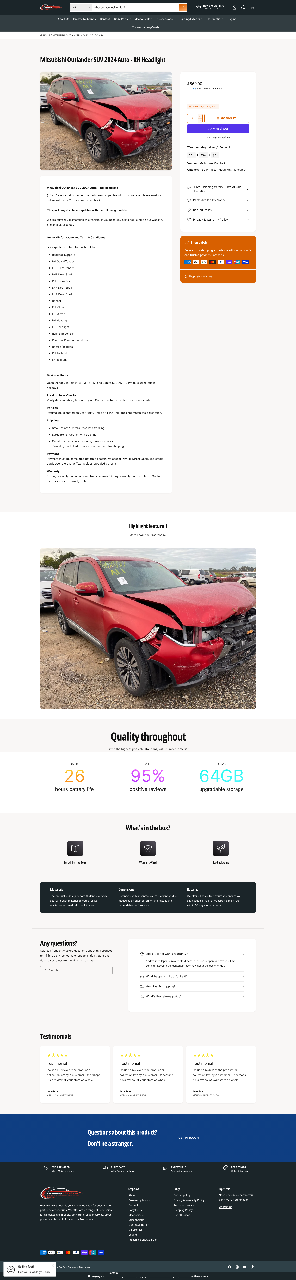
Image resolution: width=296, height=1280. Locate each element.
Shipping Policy (183, 1210)
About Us (134, 1195)
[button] (252, 7)
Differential (214, 19)
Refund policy (182, 1195)
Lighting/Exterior (189, 19)
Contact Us (225, 1206)
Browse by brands (139, 1200)
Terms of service (184, 1205)
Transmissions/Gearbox (142, 1239)
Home (46, 35)
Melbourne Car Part (57, 1267)
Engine (132, 1234)
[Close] (53, 1265)
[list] (148, 777)
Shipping (192, 88)
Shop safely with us (200, 276)
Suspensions (165, 19)
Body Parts (121, 19)
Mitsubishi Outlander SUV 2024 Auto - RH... (79, 35)
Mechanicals (142, 19)
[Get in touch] (243, 7)
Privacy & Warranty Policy (189, 1200)
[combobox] (140, 7)
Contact (133, 1205)
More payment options (218, 137)
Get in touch (188, 1137)
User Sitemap (182, 1215)
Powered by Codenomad (78, 1267)
